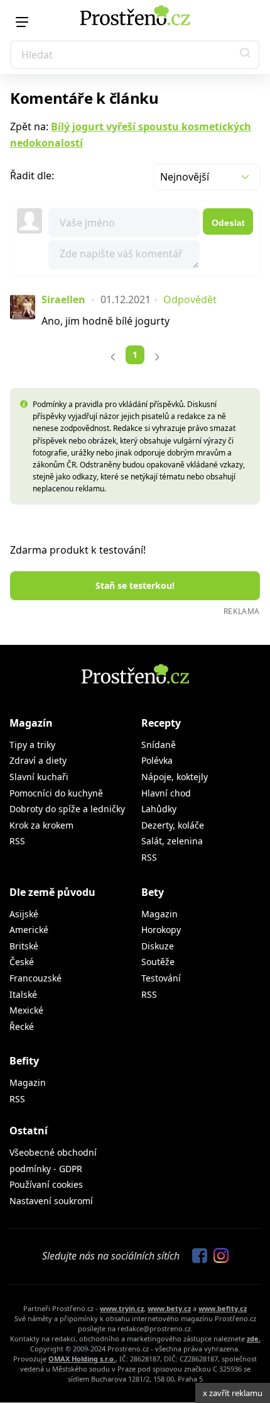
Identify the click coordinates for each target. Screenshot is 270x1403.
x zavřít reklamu (232, 1393)
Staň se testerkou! (135, 585)
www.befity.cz (222, 1308)
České (21, 962)
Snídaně (158, 745)
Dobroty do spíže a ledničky (67, 809)
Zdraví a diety (38, 760)
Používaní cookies (46, 1184)
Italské (23, 994)
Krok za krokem (41, 825)
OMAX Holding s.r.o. (82, 1358)
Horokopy (161, 930)
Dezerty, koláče (172, 825)
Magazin (159, 914)
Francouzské (35, 978)
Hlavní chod (166, 793)
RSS (17, 841)
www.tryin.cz (122, 1308)
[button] (245, 54)
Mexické (26, 1010)
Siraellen (63, 299)
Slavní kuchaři (38, 777)
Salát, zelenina (172, 841)
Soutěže (158, 962)
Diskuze (157, 946)
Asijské (23, 914)
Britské (23, 946)
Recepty (161, 723)
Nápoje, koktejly (174, 777)
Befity (24, 1061)
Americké (28, 930)
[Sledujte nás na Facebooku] (196, 1256)
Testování (161, 978)
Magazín (31, 723)
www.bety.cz (169, 1308)
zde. (254, 1338)
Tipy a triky (32, 745)
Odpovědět (190, 299)
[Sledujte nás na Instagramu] (218, 1256)
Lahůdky (158, 809)
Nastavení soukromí (51, 1201)
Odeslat (228, 223)
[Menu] (22, 22)
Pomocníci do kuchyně (56, 793)
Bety (152, 892)
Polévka (157, 760)
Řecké (21, 1026)
